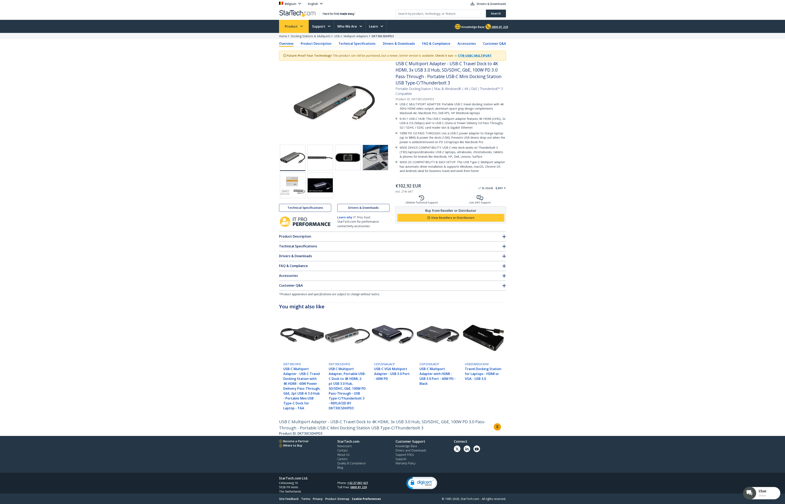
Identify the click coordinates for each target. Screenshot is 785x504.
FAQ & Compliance (436, 43)
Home (283, 36)
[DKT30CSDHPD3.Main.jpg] (292, 158)
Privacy (318, 499)
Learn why (344, 217)
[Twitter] (457, 449)
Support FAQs (405, 455)
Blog (340, 467)
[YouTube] (476, 449)
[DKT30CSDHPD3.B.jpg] (320, 157)
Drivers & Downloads (399, 43)
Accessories (467, 43)
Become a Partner (296, 441)
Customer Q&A (494, 43)
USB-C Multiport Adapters (351, 36)
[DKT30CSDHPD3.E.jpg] (292, 185)
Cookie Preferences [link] (366, 499)
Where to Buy (292, 445)
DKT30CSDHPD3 (383, 36)
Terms (305, 499)
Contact (342, 450)
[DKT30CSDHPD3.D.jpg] (375, 157)
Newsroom (344, 446)
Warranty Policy (405, 463)
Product (291, 26)
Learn (374, 26)
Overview (286, 43)
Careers (342, 459)
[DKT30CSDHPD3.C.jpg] (348, 157)
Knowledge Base (472, 27)
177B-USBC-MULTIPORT (475, 55)
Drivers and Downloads (411, 450)
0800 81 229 (358, 487)
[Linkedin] (467, 449)
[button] (421, 483)
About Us (343, 455)
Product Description (316, 43)
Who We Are (347, 26)
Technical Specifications (357, 43)
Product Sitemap (337, 499)
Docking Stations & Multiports (311, 36)
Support (319, 26)
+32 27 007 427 (357, 483)
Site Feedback (289, 499)
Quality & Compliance (351, 463)
